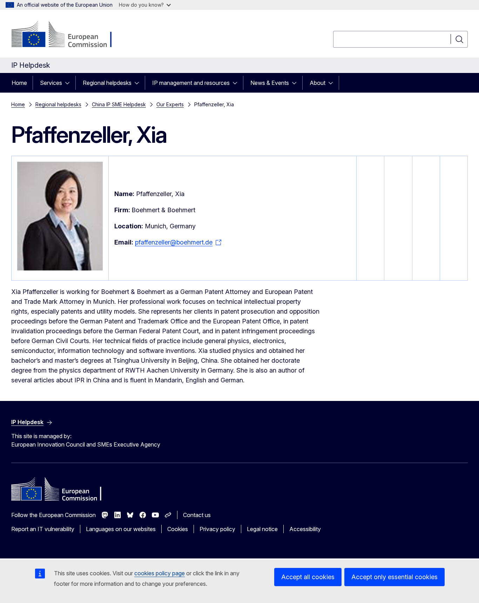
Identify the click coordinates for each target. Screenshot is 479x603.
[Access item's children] (69, 83)
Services (51, 82)
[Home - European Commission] (67, 35)
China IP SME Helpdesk (119, 104)
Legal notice (262, 528)
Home (19, 82)
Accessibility (305, 528)
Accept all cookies (308, 577)
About (317, 82)
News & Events (269, 82)
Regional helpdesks (107, 82)
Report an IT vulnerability (42, 528)
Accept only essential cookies (394, 577)
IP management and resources (191, 82)
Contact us (197, 514)
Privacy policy (217, 528)
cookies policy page (159, 573)
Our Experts (170, 104)
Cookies (177, 528)
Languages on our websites (121, 528)
